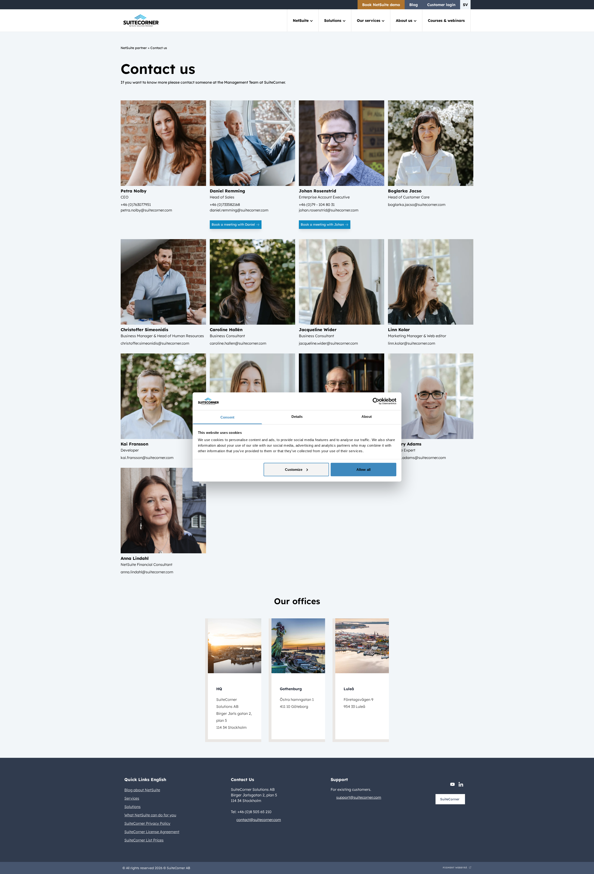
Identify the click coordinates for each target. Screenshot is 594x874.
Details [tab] (297, 417)
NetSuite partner (134, 48)
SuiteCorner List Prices (144, 840)
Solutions (332, 20)
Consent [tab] (227, 417)
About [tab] (367, 417)
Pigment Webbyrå (455, 867)
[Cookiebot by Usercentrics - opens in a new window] (376, 401)
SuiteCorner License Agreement (151, 831)
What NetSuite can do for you (150, 815)
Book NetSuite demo (381, 4)
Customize (294, 469)
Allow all (363, 469)
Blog (413, 4)
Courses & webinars (446, 20)
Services (131, 798)
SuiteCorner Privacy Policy (147, 823)
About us (404, 20)
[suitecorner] (140, 20)
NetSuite (301, 20)
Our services (368, 20)
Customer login (441, 4)
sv (465, 4)
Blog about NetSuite (142, 790)
